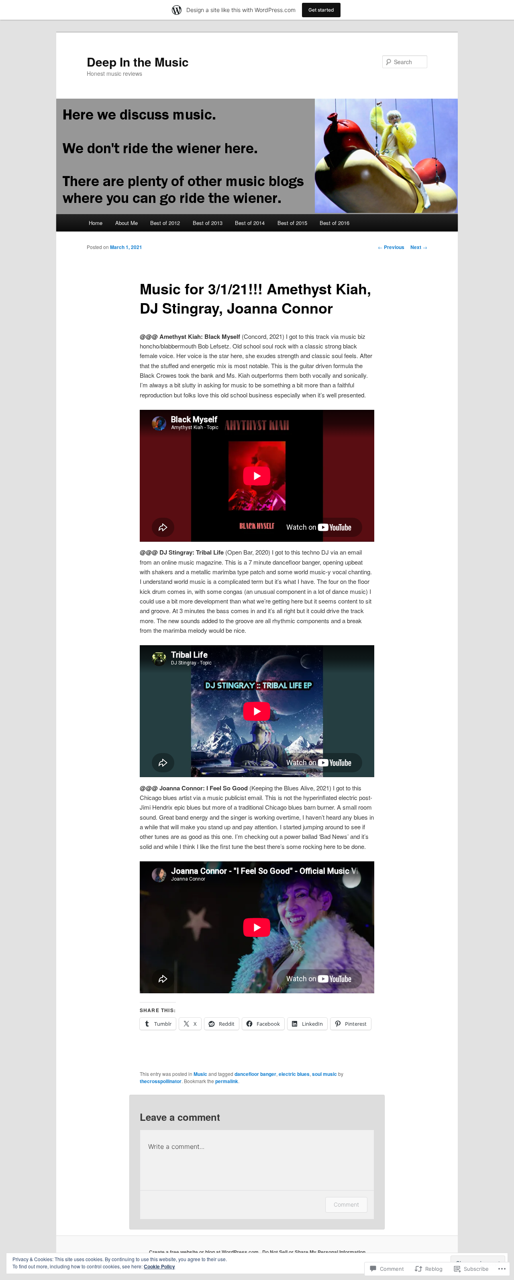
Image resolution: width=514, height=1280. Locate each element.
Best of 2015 (292, 223)
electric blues (294, 1073)
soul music (324, 1073)
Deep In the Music (138, 61)
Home (95, 223)
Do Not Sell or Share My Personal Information (313, 1252)
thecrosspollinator (161, 1081)
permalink (226, 1081)
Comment (346, 1204)
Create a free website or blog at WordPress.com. (204, 1252)
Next (418, 247)
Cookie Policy (159, 1266)
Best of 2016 (334, 223)
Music (200, 1073)
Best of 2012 (165, 223)
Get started (321, 10)
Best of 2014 (250, 223)
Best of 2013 (207, 223)
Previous (391, 247)
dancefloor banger (255, 1073)
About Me (126, 223)
